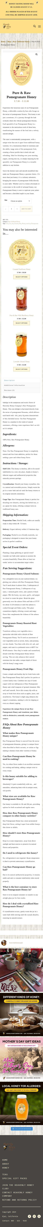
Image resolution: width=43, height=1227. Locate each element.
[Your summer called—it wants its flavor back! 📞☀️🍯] (21, 1014)
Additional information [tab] (14, 385)
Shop (9, 41)
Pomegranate (34, 223)
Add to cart (26, 209)
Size (5, 200)
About (5, 1164)
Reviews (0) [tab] (9, 390)
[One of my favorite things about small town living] (21, 970)
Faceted (16, 223)
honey (5, 1168)
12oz (7, 223)
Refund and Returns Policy (19, 1200)
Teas (5, 1174)
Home (3, 41)
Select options (21, 277)
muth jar (28, 223)
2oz (10, 223)
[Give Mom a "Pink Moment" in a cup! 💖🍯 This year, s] (21, 1059)
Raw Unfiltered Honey (21, 41)
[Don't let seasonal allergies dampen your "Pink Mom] (21, 1103)
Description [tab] (9, 380)
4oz (13, 223)
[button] (37, 54)
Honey (23, 223)
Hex (20, 223)
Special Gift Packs (14, 1178)
